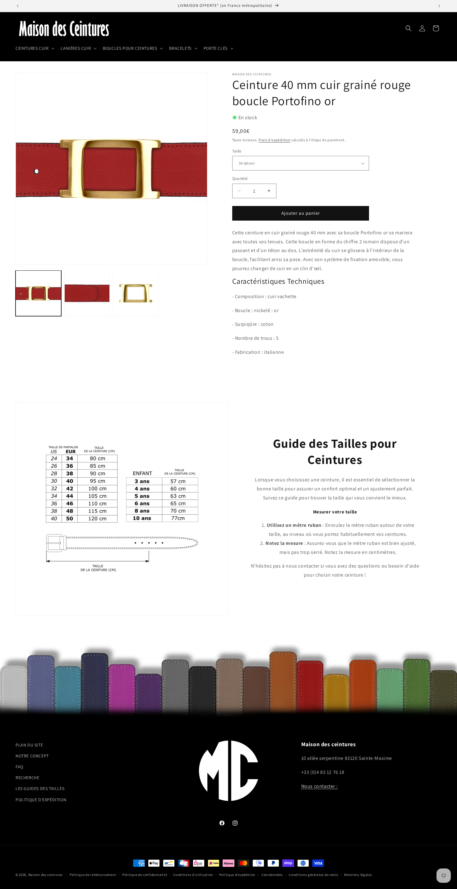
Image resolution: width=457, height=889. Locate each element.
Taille (237, 151)
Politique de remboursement (93, 874)
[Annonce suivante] (439, 6)
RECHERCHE (27, 778)
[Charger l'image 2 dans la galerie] (87, 293)
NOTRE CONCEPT (32, 756)
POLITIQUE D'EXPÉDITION (41, 799)
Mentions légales (358, 874)
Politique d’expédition (237, 874)
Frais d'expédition (275, 140)
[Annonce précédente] (18, 6)
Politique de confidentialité (144, 874)
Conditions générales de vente (313, 874)
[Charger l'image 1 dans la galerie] (38, 293)
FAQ (19, 767)
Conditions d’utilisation (193, 874)
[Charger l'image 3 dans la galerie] (136, 293)
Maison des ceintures (45, 875)
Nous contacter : (319, 786)
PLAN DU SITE (29, 745)
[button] (34, 48)
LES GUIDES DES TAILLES (40, 789)
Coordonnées (272, 874)
